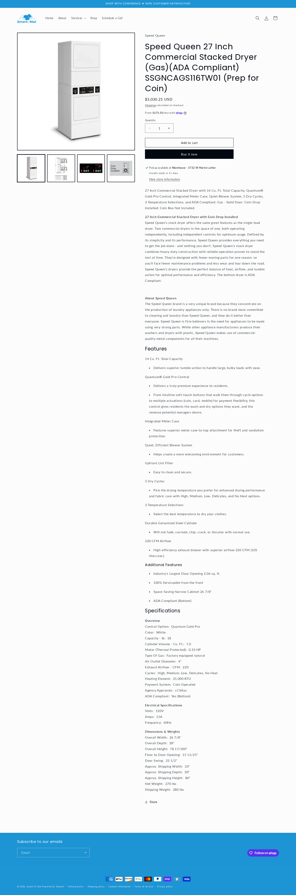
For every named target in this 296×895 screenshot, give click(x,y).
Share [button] (153, 802)
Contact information (119, 886)
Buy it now (189, 154)
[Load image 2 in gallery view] (61, 168)
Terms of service (144, 886)
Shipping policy (96, 886)
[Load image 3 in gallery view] (91, 168)
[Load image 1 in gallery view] (31, 168)
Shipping (150, 105)
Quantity (150, 120)
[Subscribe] (85, 852)
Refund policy (76, 886)
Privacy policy (165, 886)
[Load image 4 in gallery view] (121, 168)
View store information (164, 179)
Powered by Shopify (53, 886)
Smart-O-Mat (34, 886)
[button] (78, 18)
